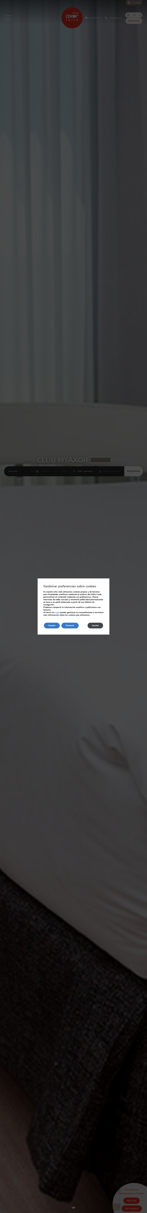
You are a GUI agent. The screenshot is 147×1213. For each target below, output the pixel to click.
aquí (57, 612)
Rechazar (70, 625)
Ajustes (95, 625)
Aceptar (51, 625)
